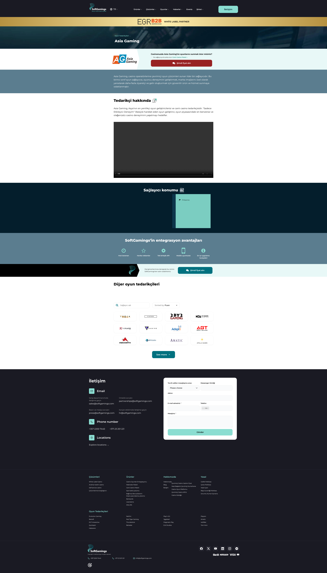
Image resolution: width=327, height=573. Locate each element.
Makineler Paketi (132, 485)
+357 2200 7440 (97, 429)
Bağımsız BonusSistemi (134, 493)
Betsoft (91, 519)
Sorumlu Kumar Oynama (209, 493)
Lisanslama (130, 502)
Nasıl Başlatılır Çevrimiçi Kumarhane (184, 486)
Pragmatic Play (169, 522)
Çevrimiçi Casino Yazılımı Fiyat (182, 483)
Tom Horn (204, 525)
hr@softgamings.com (130, 413)
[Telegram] (236, 548)
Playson (203, 516)
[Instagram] (229, 548)
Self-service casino (95, 488)
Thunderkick (130, 522)
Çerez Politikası (206, 485)
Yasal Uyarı (204, 488)
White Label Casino (95, 482)
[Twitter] (208, 548)
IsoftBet (203, 522)
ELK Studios (168, 525)
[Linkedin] (222, 548)
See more (161, 354)
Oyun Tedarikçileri (122, 36)
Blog (165, 485)
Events (189, 9)
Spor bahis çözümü (132, 491)
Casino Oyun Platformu (179, 489)
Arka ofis (129, 505)
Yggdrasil (167, 519)
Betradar (129, 525)
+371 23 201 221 (117, 429)
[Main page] (99, 8)
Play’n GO (167, 516)
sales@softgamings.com (101, 403)
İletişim (228, 9)
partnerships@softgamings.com (135, 401)
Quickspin (92, 525)
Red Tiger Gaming (132, 519)
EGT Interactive (94, 522)
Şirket (199, 9)
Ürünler (137, 9)
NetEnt (128, 516)
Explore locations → (99, 445)
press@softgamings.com (101, 413)
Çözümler (150, 9)
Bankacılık (129, 499)
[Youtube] (215, 548)
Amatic (203, 519)
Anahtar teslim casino (96, 485)
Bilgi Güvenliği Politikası (209, 491)
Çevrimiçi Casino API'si (179, 492)
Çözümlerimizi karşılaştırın (98, 491)
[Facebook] (201, 548)
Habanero (92, 528)
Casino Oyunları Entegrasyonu (136, 482)
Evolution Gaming (95, 516)
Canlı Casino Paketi (132, 488)
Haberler (177, 9)
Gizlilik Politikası (206, 482)
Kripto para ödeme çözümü (135, 496)
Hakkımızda (168, 482)
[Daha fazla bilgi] (125, 316)
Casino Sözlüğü (177, 495)
